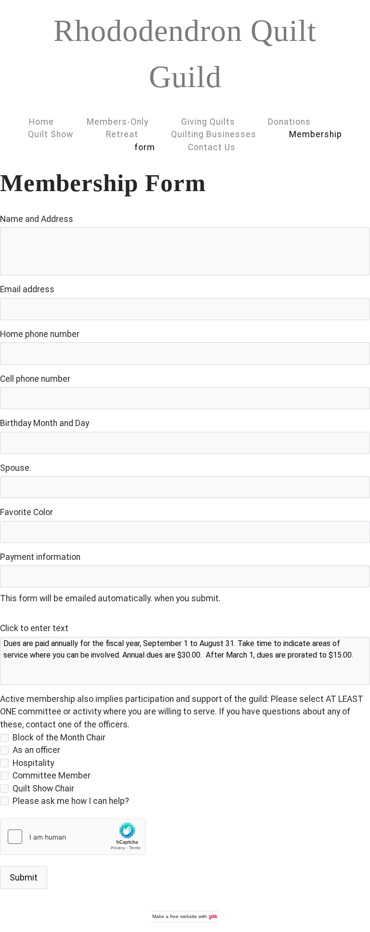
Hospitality (33, 763)
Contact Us (212, 147)
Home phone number (39, 334)
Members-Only (117, 122)
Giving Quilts (208, 122)
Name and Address (36, 219)
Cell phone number (35, 379)
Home (41, 122)
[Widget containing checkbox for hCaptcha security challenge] (72, 836)
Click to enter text (34, 628)
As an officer (36, 750)
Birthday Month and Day (44, 423)
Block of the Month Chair (59, 737)
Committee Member (52, 775)
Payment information (40, 557)
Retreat (122, 134)
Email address (27, 289)
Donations (289, 122)
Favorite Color (26, 512)
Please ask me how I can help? (71, 801)
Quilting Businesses (213, 134)
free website (183, 916)
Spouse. (15, 468)
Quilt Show (50, 134)
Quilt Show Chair (43, 788)
